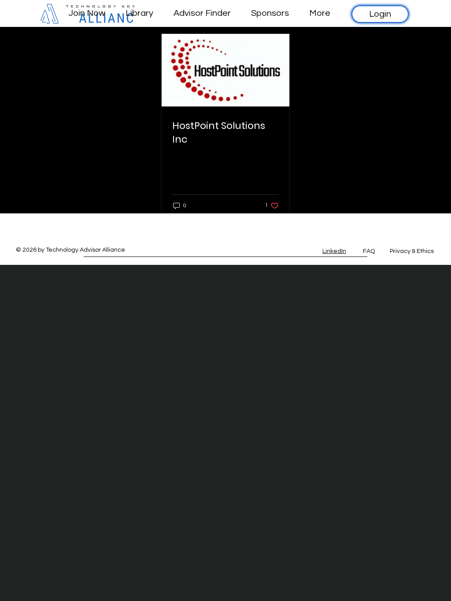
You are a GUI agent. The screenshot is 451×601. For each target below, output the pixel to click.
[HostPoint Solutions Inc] (225, 70)
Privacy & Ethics (412, 251)
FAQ (369, 251)
